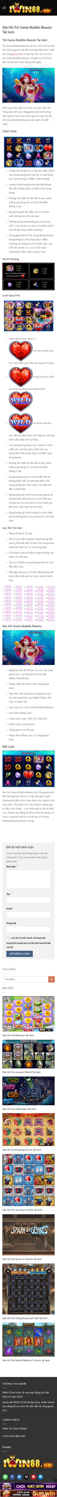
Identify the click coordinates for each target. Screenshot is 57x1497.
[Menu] (4, 8)
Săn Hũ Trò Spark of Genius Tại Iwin (22, 1259)
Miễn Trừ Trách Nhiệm (14, 1428)
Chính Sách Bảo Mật (13, 1436)
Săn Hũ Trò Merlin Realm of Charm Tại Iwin (26, 1360)
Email (9, 909)
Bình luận (11, 866)
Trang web (11, 923)
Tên (8, 894)
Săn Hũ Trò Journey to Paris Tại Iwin (22, 1210)
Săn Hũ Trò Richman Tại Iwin (18, 1035)
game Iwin (17, 54)
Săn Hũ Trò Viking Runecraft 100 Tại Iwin (25, 1318)
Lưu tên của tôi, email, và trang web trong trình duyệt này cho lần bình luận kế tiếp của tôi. (28, 943)
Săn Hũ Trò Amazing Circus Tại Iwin (21, 1150)
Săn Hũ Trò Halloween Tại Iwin (19, 1109)
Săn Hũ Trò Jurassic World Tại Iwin (21, 1072)
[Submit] (51, 979)
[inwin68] (30, 8)
